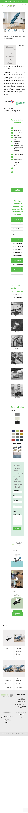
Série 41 (18, 112)
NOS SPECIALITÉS (21, 699)
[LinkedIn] (23, 717)
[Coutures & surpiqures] (17, 446)
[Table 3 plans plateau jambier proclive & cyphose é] (17, 600)
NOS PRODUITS (21, 701)
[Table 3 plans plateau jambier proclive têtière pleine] (8, 668)
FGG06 (6, 648)
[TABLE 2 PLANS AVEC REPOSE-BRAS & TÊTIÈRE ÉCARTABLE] (17, 558)
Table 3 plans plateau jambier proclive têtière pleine (8, 681)
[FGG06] (8, 638)
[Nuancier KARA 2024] (17, 429)
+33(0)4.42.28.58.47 (6, 721)
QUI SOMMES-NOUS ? (21, 704)
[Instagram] (21, 717)
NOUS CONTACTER (21, 706)
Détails (9, 657)
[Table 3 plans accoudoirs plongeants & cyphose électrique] (19, 638)
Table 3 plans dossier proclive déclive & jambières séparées (19, 682)
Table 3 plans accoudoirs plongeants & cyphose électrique (19, 651)
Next (24, 20)
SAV (21, 707)
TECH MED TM (21, 703)
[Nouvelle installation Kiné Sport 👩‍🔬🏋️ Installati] (17, 579)
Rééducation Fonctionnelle (10, 112)
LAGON (11, 108)
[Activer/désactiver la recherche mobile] (22, 5)
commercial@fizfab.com (17, 1)
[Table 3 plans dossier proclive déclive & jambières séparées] (19, 668)
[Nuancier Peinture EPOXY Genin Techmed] (17, 413)
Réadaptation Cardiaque (15, 110)
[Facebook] (19, 717)
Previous (4, 20)
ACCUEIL (21, 698)
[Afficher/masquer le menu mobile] (25, 5)
